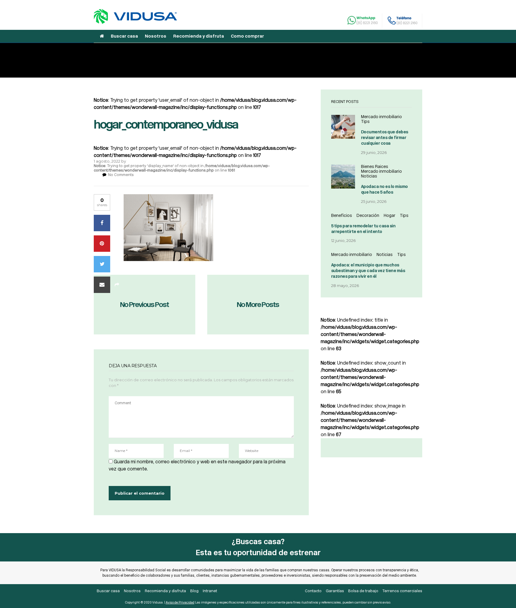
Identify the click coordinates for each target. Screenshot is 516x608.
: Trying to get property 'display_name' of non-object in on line (182, 167)
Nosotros (155, 36)
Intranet (210, 591)
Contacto (313, 591)
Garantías (335, 591)
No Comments (121, 174)
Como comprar (247, 36)
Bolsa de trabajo (363, 591)
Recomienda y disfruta (198, 36)
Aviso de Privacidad (180, 602)
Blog (194, 591)
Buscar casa (124, 36)
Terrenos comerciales (402, 591)
